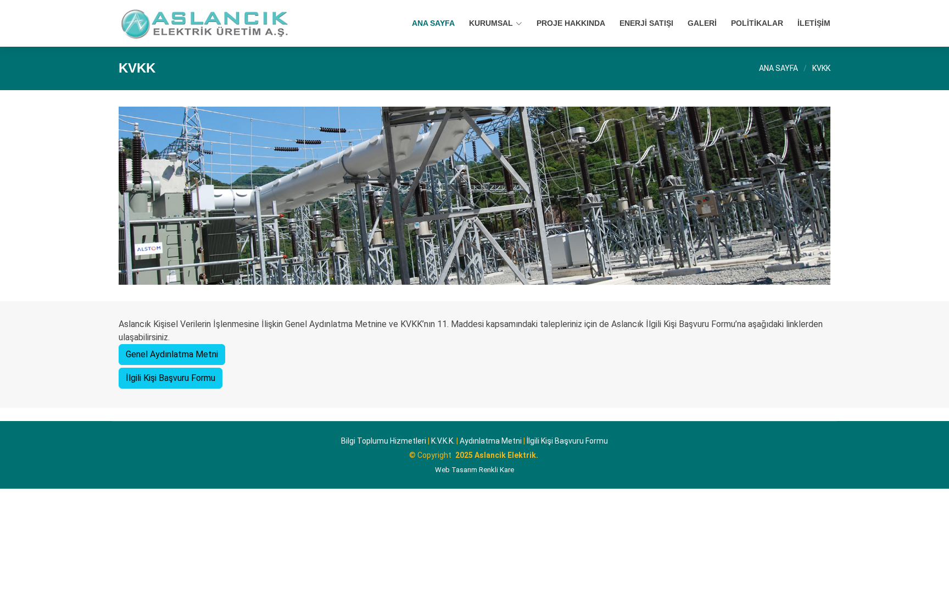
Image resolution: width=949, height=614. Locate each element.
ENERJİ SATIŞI (646, 23)
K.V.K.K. (443, 440)
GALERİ (702, 23)
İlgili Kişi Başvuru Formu (170, 378)
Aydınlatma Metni (491, 440)
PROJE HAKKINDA (571, 23)
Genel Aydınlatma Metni (172, 354)
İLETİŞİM (813, 23)
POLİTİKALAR (757, 23)
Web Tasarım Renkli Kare (474, 470)
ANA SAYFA (433, 23)
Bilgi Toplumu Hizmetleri (383, 440)
